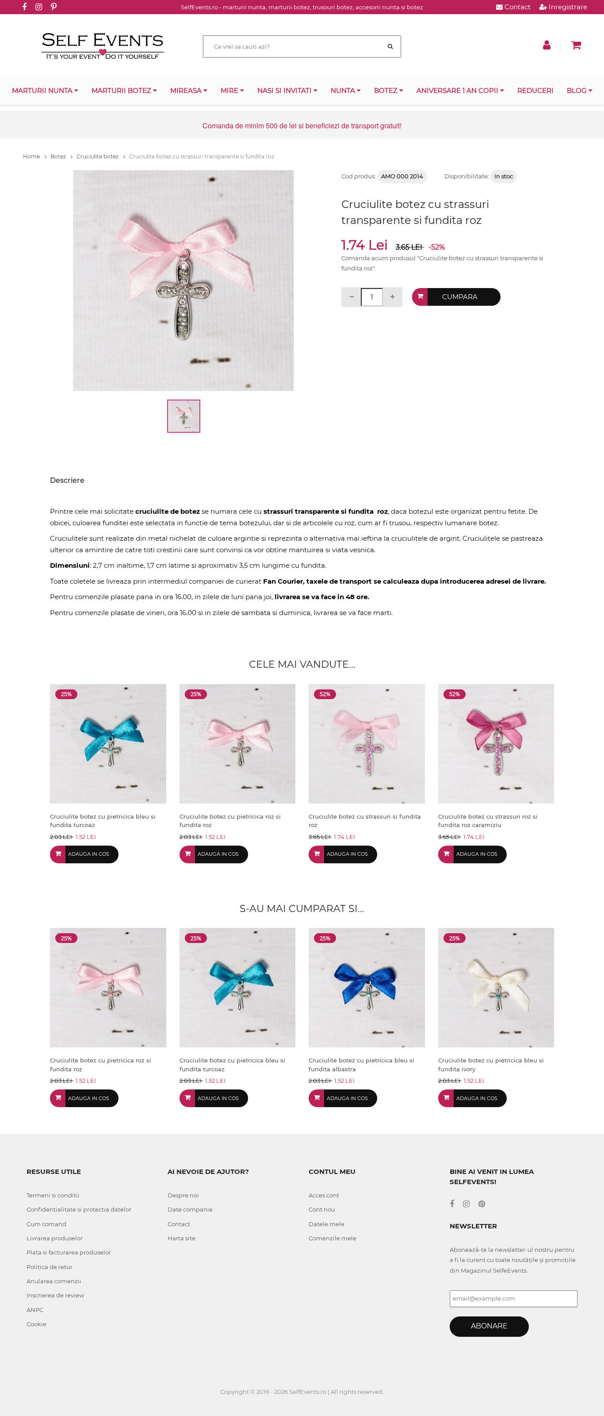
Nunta (344, 90)
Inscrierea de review (55, 1295)
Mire (230, 90)
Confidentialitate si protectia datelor (79, 1209)
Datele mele (326, 1223)
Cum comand (46, 1223)
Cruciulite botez (98, 156)
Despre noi (183, 1195)
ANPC (35, 1309)
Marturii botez (122, 90)
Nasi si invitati (285, 90)
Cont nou (322, 1209)
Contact (517, 7)
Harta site (181, 1238)
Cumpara (460, 296)
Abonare (489, 1326)
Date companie (190, 1209)
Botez (386, 90)
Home (32, 156)
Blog (578, 90)
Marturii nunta (43, 90)
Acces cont (324, 1195)
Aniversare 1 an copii (458, 90)
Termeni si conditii (53, 1195)
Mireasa (186, 90)
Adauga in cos (88, 854)
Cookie (36, 1324)
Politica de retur (50, 1266)
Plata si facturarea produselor (69, 1252)
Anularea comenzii (54, 1281)
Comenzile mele (332, 1238)
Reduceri (535, 90)
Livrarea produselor (55, 1238)
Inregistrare (567, 7)
